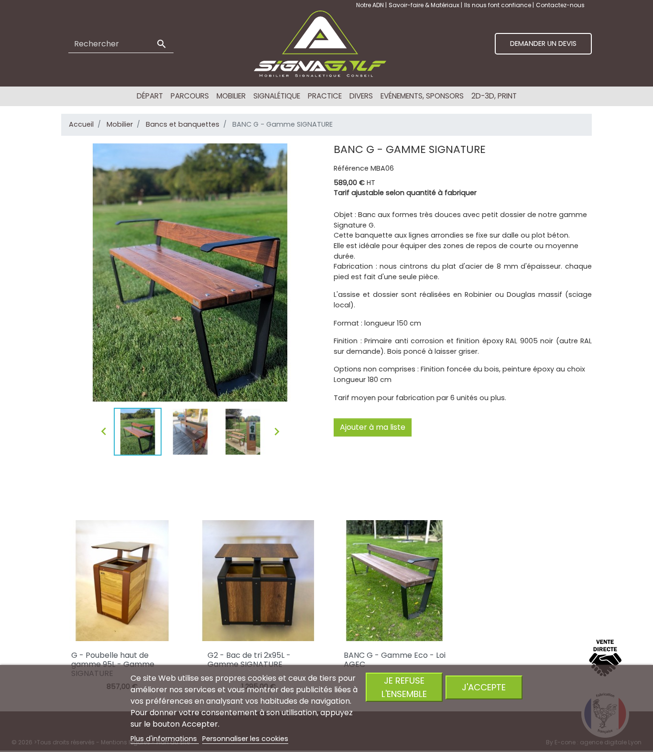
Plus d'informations (165, 738)
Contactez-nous (560, 5)
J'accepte (484, 687)
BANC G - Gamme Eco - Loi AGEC (395, 660)
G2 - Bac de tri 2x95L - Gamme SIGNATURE (249, 660)
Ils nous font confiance (498, 5)
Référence (351, 168)
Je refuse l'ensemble (404, 687)
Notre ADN (370, 5)
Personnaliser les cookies (245, 738)
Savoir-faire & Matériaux (425, 5)
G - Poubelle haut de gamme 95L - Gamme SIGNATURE (112, 664)
